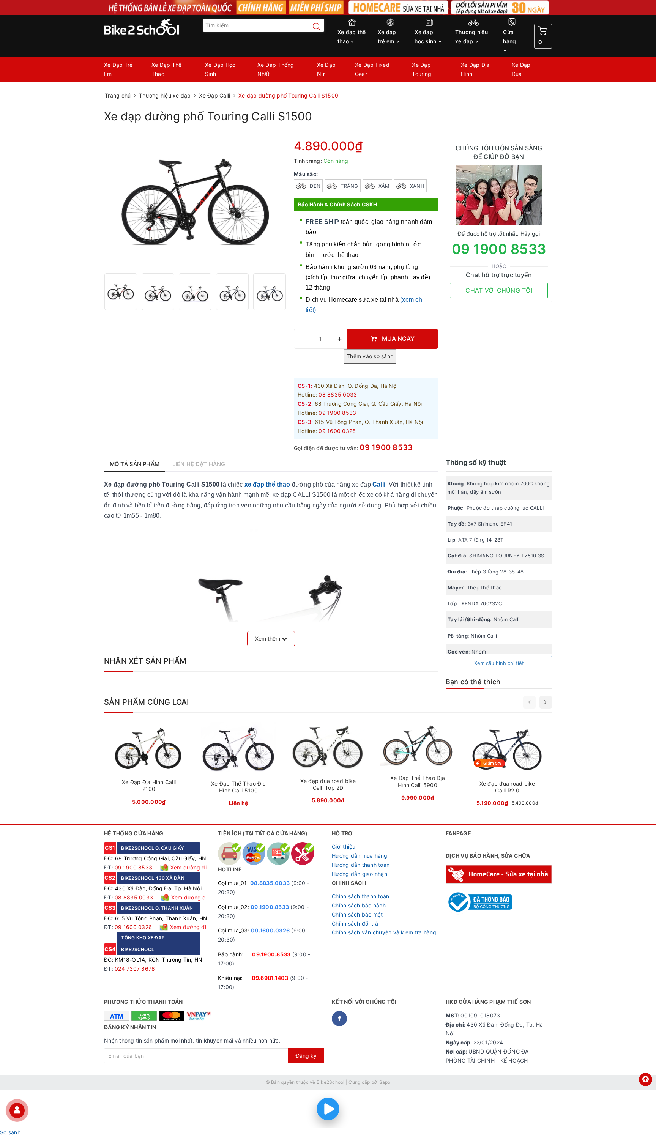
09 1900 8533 (386, 447)
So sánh (10, 1132)
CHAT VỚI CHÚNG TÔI (498, 290)
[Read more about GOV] (479, 899)
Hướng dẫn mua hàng (360, 855)
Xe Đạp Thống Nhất (275, 69)
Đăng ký (306, 1055)
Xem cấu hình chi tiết (499, 663)
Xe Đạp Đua (521, 69)
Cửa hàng (509, 36)
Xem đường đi (188, 867)
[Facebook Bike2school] (339, 1018)
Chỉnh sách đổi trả (355, 923)
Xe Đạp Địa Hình (475, 69)
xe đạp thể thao (267, 484)
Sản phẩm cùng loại (146, 702)
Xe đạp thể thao (351, 36)
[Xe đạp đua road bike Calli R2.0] (507, 766)
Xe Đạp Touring (421, 69)
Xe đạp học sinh (426, 36)
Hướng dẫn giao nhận (359, 874)
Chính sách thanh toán (360, 896)
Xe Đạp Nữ (326, 69)
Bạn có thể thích (473, 682)
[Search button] (312, 26)
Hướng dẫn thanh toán (361, 864)
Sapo (385, 1082)
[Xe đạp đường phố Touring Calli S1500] (120, 291)
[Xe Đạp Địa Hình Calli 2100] (149, 765)
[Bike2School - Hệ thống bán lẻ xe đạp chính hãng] (157, 27)
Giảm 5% (492, 763)
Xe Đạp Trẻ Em (118, 69)
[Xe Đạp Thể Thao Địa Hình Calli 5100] (238, 766)
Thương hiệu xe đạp (471, 36)
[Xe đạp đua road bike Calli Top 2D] (328, 765)
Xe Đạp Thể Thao (166, 69)
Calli (378, 484)
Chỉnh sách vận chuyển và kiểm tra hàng (384, 932)
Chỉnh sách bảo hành (359, 905)
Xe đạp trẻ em (387, 36)
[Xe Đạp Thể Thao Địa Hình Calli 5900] (418, 763)
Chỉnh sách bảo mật (357, 914)
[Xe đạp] (328, 7)
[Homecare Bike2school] (499, 874)
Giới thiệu (344, 846)
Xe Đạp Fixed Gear (372, 69)
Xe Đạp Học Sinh (220, 69)
